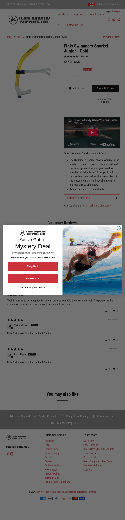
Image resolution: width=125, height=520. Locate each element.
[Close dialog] (118, 228)
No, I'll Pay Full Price (32, 287)
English (33, 266)
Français (33, 278)
